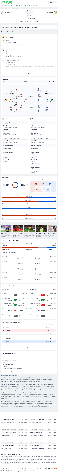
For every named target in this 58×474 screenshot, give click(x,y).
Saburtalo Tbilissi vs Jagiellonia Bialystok (9, 429)
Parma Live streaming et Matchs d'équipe (11, 371)
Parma (54, 245)
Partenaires (39, 468)
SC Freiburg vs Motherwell (7, 438)
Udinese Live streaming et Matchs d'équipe (12, 368)
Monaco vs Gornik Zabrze (7, 442)
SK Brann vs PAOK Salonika (36, 422)
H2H (33, 21)
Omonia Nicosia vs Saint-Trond (37, 419)
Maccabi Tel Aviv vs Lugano (8, 422)
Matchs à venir (5, 417)
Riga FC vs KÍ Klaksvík (6, 448)
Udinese (4, 245)
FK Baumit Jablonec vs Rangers (8, 425)
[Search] (48, 2)
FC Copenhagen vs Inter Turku (36, 429)
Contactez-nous (24, 469)
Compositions (28, 21)
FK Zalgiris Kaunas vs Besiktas (37, 448)
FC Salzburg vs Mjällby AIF (36, 445)
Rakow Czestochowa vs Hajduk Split (37, 438)
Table (36, 21)
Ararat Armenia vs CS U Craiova (9, 432)
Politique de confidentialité (32, 469)
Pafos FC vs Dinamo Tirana (36, 432)
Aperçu (21, 21)
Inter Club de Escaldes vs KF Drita (37, 442)
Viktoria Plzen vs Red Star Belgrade (37, 435)
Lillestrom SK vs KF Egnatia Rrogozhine (37, 425)
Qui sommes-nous (18, 470)
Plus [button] (28, 73)
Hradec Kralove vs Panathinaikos (9, 445)
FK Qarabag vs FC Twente (7, 435)
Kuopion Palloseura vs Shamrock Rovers (9, 419)
